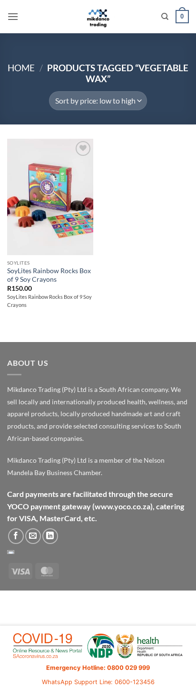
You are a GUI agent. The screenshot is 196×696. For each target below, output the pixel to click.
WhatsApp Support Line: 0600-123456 (98, 682)
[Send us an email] (33, 536)
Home (21, 67)
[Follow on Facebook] (16, 536)
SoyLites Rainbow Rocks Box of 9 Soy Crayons (49, 275)
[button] (13, 16)
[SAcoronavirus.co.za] (98, 646)
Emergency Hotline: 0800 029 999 (98, 667)
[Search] (164, 17)
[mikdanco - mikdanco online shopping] (98, 16)
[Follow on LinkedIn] (50, 536)
